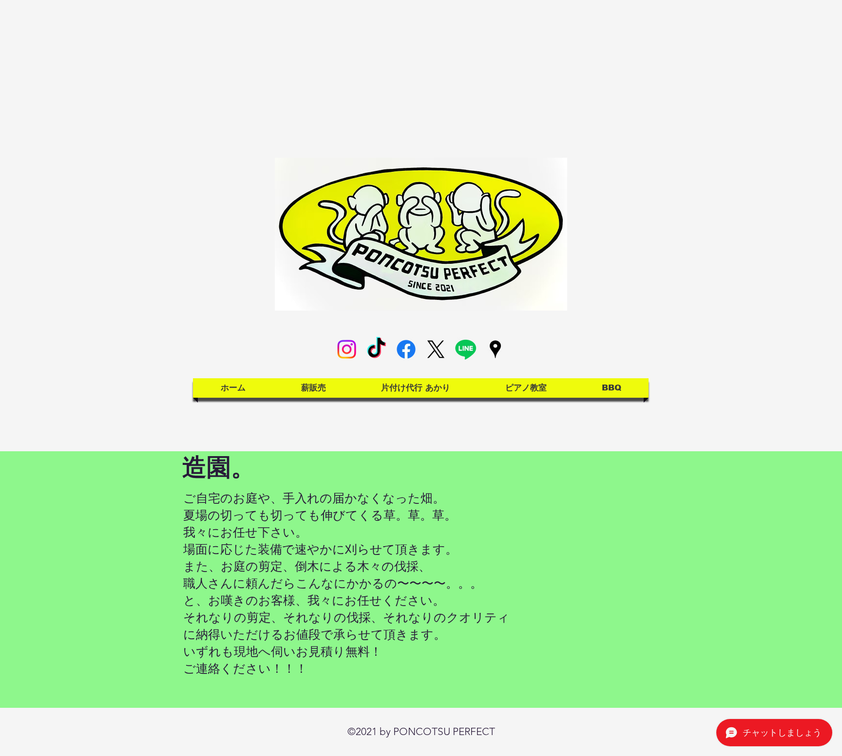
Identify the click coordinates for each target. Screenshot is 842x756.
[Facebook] (406, 349)
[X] (435, 349)
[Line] (465, 349)
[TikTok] (376, 349)
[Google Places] (495, 349)
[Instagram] (346, 349)
